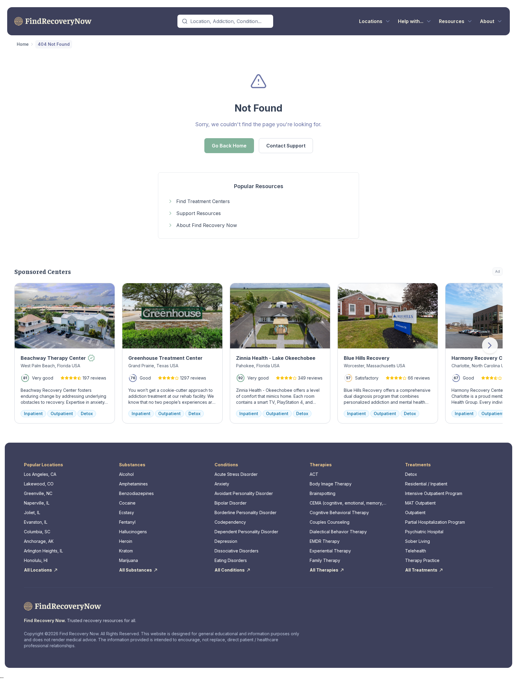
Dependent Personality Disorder (246, 531)
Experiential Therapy (330, 550)
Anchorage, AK (39, 541)
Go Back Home (229, 146)
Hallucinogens (133, 531)
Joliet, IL (32, 512)
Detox (411, 474)
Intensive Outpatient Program (433, 493)
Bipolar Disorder (231, 502)
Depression (226, 541)
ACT (314, 474)
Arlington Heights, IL (43, 550)
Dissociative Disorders (236, 550)
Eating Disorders (231, 560)
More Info (473, 290)
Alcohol (126, 474)
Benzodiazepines (136, 493)
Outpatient (415, 512)
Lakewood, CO (39, 483)
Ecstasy (126, 512)
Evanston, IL (35, 522)
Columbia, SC (37, 531)
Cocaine (127, 502)
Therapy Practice (422, 560)
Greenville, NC (38, 493)
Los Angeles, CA (40, 474)
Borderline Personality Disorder (245, 512)
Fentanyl (127, 522)
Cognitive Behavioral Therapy (339, 512)
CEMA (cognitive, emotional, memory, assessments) (346, 503)
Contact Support (285, 146)
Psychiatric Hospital (424, 531)
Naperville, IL (36, 502)
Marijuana (128, 560)
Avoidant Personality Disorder (244, 493)
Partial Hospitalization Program (435, 522)
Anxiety (222, 483)
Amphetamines (133, 483)
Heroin (125, 541)
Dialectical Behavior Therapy (338, 531)
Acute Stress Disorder (236, 474)
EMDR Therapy (325, 541)
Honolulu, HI (36, 560)
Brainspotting (322, 493)
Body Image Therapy (331, 483)
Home (23, 44)
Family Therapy (325, 560)
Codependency (230, 522)
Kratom (126, 550)
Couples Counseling (329, 522)
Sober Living (417, 541)
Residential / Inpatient (426, 483)
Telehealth (415, 550)
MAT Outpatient (420, 502)
